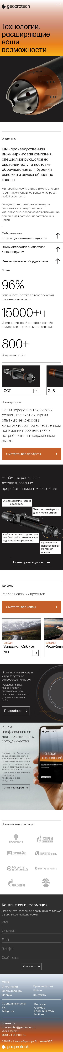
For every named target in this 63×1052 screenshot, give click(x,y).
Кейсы (37, 990)
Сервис (7, 995)
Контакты (39, 995)
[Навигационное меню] (58, 5)
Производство (43, 986)
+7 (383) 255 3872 (10, 1031)
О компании (10, 986)
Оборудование (12, 991)
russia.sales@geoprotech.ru (19, 1027)
